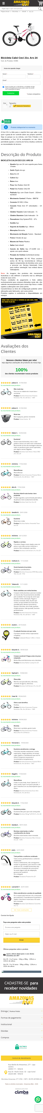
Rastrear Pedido (15, 1011)
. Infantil (23, 11)
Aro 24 (31, 11)
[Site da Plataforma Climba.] (21, 1091)
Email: (5, 80)
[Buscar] (40, 9)
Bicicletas (15, 11)
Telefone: (31, 74)
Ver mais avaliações (21, 910)
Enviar (21, 940)
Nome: (5, 74)
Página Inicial (5, 11)
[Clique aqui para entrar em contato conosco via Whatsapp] (38, 1099)
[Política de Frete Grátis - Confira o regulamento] (21, 972)
